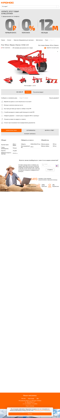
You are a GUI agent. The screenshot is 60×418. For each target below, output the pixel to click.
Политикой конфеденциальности (42, 410)
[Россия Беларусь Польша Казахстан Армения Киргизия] (57, 165)
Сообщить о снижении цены (9, 98)
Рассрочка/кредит (38, 92)
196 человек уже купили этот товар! (22, 47)
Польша (15, 148)
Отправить (50, 169)
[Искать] (58, 7)
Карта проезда (30, 406)
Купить (28, 92)
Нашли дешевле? (54, 98)
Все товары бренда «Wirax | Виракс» (48, 45)
